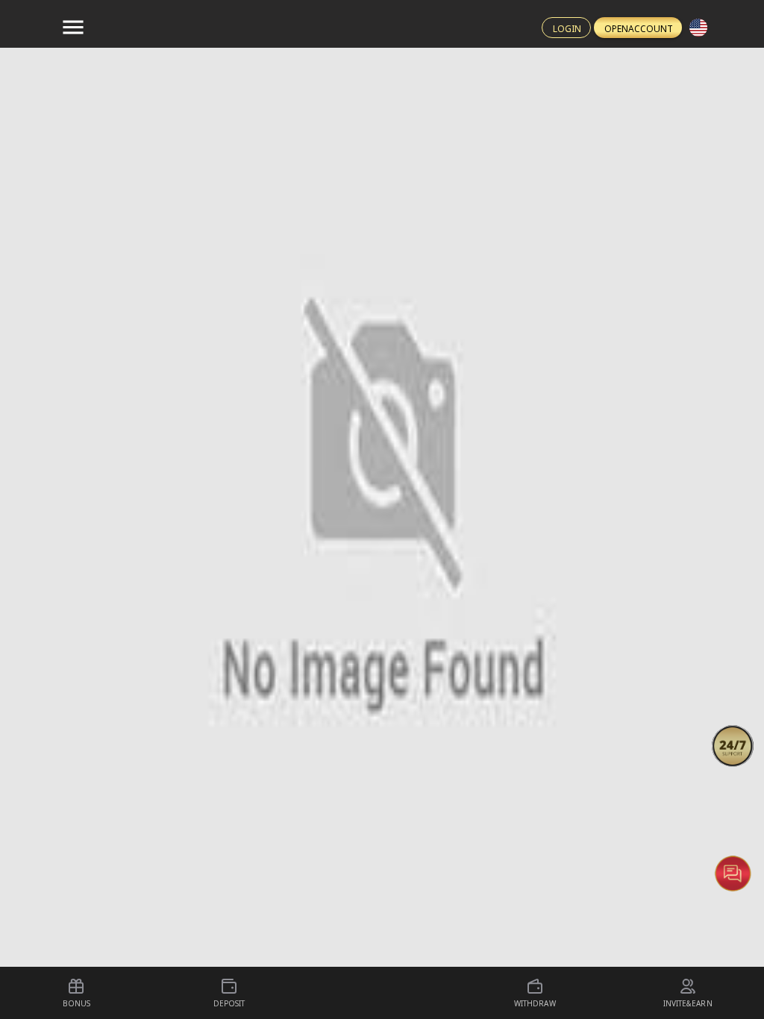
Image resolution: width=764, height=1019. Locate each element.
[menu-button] (73, 28)
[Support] (733, 746)
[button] (733, 746)
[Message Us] (733, 873)
